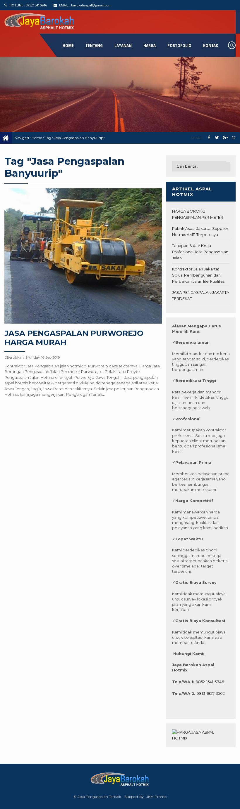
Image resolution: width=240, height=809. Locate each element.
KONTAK (210, 45)
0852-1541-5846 (210, 681)
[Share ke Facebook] (208, 138)
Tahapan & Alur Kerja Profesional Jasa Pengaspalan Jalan (200, 251)
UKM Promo (156, 796)
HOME (68, 45)
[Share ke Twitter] (217, 138)
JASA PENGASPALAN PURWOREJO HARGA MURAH (73, 338)
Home (37, 138)
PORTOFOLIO (179, 45)
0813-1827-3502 (210, 693)
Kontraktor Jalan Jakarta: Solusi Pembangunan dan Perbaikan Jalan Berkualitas (198, 275)
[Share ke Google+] (225, 138)
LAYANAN (123, 45)
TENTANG (94, 45)
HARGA (149, 45)
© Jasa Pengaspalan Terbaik (97, 796)
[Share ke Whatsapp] (233, 138)
